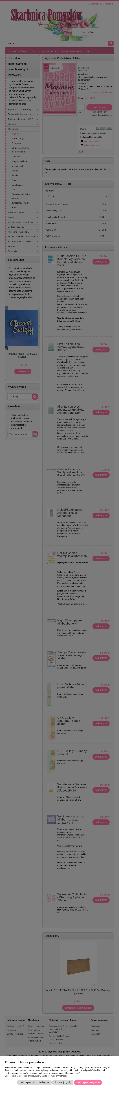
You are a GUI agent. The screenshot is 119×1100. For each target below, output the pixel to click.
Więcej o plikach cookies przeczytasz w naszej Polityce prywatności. (36, 1076)
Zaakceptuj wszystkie (88, 1082)
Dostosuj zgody (63, 1082)
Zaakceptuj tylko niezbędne (34, 1082)
